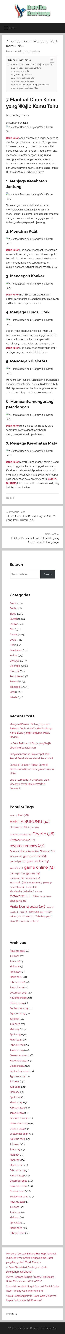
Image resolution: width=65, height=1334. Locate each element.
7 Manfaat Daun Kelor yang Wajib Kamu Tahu (32, 64)
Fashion (14, 624)
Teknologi (15, 686)
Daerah (14, 618)
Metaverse (20, 896)
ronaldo (14, 912)
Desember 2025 (18, 992)
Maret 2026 (16, 977)
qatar (50, 907)
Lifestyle (14, 660)
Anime (13, 603)
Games (14, 634)
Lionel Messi (17, 887)
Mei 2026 (15, 966)
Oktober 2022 (17, 1191)
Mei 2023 (15, 1154)
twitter (15, 916)
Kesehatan (15, 650)
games (33, 873)
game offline (16, 868)
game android (35, 856)
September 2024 (19, 1071)
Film (12, 629)
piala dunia (18, 900)
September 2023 (19, 1133)
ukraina (28, 916)
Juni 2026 (15, 961)
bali (23, 815)
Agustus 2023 (17, 1139)
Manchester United (22, 891)
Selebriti (14, 681)
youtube (24, 921)
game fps (18, 861)
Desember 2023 (18, 1118)
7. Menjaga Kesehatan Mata (26, 88)
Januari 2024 (17, 1113)
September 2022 (19, 1196)
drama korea (29, 851)
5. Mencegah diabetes (24, 81)
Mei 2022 (14, 1217)
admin (36, 51)
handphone (33, 878)
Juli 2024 (14, 1081)
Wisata (13, 697)
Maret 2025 (16, 1039)
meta (38, 891)
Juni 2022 (15, 1212)
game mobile (38, 861)
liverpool (31, 887)
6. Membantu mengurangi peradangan (32, 84)
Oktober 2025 (17, 1003)
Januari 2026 (17, 987)
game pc (17, 873)
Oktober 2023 (17, 1128)
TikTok (48, 912)
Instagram (34, 882)
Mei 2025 (15, 1029)
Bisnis (13, 613)
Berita (13, 608)
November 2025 (19, 997)
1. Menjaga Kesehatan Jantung (27, 68)
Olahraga (15, 665)
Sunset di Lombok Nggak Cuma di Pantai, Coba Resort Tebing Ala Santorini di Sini (32, 769)
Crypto (43, 833)
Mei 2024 (15, 1092)
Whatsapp (44, 916)
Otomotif (15, 671)
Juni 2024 (15, 1086)
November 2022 (19, 1186)
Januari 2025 (17, 1050)
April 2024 (15, 1097)
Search (48, 574)
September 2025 (19, 1008)
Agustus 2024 (17, 1076)
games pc (17, 878)
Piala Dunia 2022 (27, 906)
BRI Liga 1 (31, 827)
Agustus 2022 (17, 1201)
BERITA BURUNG (29, 821)
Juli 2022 (14, 1206)
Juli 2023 (14, 1144)
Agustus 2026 (17, 950)
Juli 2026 (15, 956)
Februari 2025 (17, 1045)
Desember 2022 (18, 1180)
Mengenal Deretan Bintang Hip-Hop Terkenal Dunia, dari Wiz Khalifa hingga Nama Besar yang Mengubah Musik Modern (31, 1258)
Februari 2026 (17, 982)
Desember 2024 (18, 1055)
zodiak (35, 921)
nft (35, 896)
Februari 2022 (17, 1233)
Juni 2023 (15, 1149)
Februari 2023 (17, 1170)
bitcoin (16, 827)
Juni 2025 (15, 1024)
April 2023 (15, 1160)
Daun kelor (12, 138)
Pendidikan (16, 676)
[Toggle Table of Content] (50, 60)
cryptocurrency (27, 845)
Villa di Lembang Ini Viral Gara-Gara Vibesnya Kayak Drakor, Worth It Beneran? (29, 784)
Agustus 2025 (17, 1013)
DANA (14, 851)
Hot (12, 498)
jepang (47, 883)
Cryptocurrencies (22, 839)
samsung (36, 911)
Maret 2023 (16, 1165)
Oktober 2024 (17, 1065)
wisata (14, 921)
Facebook (16, 856)
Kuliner (13, 655)
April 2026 (15, 971)
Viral (12, 692)
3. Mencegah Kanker (23, 74)
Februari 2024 (17, 1107)
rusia (23, 912)
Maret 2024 (16, 1102)
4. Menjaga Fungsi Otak (24, 78)
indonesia (18, 882)
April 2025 (15, 1034)
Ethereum (47, 851)
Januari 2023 (17, 1175)
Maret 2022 (16, 1227)
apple (13, 816)
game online (39, 867)
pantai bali (45, 896)
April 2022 (15, 1222)
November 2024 (19, 1060)
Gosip (13, 639)
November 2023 (19, 1123)
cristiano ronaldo (20, 834)
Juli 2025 (14, 1018)
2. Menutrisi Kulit (21, 71)
